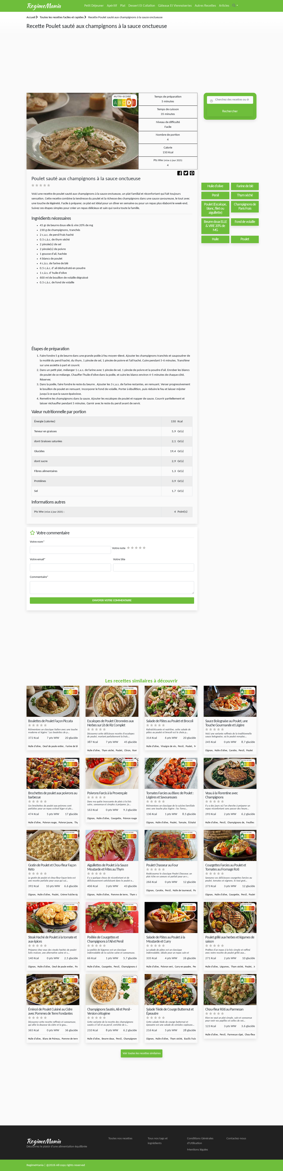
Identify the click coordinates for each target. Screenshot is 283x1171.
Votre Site (119, 559)
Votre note (118, 548)
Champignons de (235, 822)
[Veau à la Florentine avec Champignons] (230, 773)
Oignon (209, 750)
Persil (181, 746)
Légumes (224, 967)
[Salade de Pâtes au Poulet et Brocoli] (171, 701)
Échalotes (193, 822)
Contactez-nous (236, 1138)
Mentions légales (197, 1149)
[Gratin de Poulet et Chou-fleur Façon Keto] (53, 845)
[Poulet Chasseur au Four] (171, 845)
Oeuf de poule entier (53, 746)
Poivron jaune (65, 822)
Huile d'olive (34, 746)
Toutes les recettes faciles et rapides (62, 17)
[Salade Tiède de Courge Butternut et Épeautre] (171, 989)
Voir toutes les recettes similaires (142, 1053)
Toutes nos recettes (120, 1138)
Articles (224, 5)
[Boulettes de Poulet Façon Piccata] (53, 701)
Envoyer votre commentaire (112, 600)
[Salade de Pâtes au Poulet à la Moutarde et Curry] (171, 917)
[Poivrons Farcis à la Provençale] (112, 773)
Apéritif (112, 5)
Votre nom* (37, 541)
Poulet (119, 750)
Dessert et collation (141, 5)
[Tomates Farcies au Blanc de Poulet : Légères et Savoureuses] (171, 773)
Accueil (31, 17)
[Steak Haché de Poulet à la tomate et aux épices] (53, 917)
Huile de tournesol (182, 890)
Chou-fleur (250, 1034)
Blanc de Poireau (51, 1039)
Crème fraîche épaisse (71, 894)
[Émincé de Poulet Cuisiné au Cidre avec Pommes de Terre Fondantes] (53, 989)
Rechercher (230, 111)
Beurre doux (108, 1039)
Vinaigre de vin (168, 746)
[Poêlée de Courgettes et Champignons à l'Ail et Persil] (112, 917)
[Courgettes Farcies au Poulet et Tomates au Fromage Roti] (230, 845)
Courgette (116, 818)
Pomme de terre (119, 894)
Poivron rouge (50, 822)
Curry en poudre (183, 967)
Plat (122, 5)
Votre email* (37, 559)
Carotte (233, 750)
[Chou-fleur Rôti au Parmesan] (230, 989)
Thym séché (108, 750)
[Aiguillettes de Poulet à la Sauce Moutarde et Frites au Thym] (112, 845)
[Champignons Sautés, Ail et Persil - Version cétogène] (112, 989)
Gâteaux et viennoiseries (175, 5)
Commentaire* (39, 577)
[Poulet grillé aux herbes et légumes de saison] (230, 917)
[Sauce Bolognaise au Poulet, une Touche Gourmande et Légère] (230, 701)
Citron (127, 750)
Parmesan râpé (235, 1034)
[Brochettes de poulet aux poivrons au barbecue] (53, 773)
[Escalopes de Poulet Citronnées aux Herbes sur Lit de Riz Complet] (112, 701)
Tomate (182, 822)
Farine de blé (72, 746)
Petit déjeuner (94, 5)
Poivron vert (167, 967)
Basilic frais (190, 1039)
